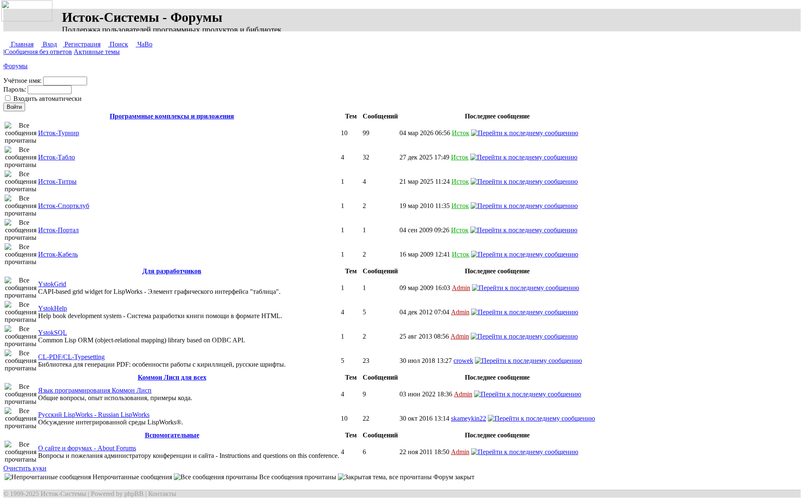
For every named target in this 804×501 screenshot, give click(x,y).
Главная (21, 44)
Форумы (15, 65)
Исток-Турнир (58, 132)
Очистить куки (24, 468)
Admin (461, 287)
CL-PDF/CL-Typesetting (71, 356)
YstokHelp (52, 308)
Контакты (162, 493)
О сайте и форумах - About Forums (87, 448)
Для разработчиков (171, 271)
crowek (463, 360)
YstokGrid (52, 284)
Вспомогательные (172, 435)
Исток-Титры (57, 181)
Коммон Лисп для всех (172, 377)
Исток (460, 132)
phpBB (134, 493)
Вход (49, 44)
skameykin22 (468, 418)
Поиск (118, 44)
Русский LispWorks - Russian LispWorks (93, 414)
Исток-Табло (56, 157)
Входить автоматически (47, 98)
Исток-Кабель (58, 254)
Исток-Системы (63, 493)
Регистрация (81, 44)
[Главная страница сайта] (28, 11)
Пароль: (42, 94)
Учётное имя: (23, 80)
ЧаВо (144, 44)
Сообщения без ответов (38, 51)
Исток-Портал (58, 230)
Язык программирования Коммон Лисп (95, 390)
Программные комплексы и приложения (172, 116)
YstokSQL (52, 332)
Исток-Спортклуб (63, 205)
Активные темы (97, 51)
